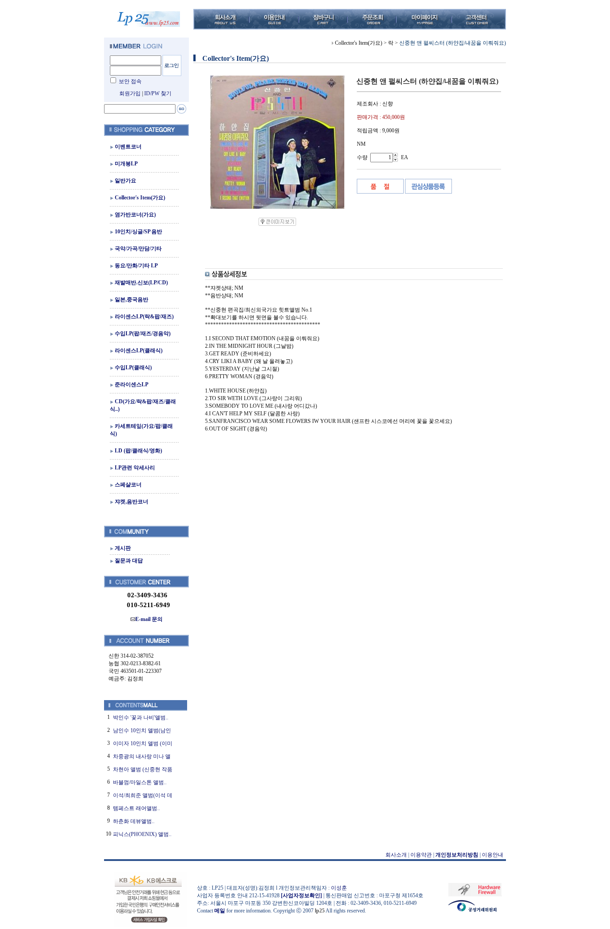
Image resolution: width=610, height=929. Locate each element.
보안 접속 (130, 81)
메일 (219, 911)
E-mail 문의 (149, 619)
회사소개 (396, 855)
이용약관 (421, 855)
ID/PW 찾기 (157, 93)
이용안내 (492, 855)
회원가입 (130, 93)
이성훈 (339, 888)
